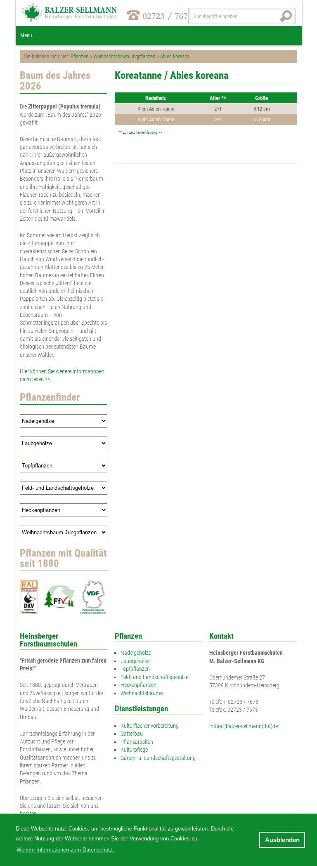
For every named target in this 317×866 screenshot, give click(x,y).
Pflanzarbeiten (137, 742)
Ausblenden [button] (282, 840)
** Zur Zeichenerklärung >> (140, 132)
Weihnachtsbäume (142, 693)
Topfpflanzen (135, 668)
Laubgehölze (135, 661)
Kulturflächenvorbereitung (150, 725)
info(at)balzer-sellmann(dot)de (243, 726)
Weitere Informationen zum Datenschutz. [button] (65, 850)
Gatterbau (132, 733)
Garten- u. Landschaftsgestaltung (158, 758)
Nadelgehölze (136, 652)
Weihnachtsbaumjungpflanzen (124, 56)
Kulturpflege (134, 749)
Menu (26, 35)
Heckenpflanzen (138, 685)
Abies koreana (174, 56)
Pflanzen (79, 56)
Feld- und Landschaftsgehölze (154, 677)
